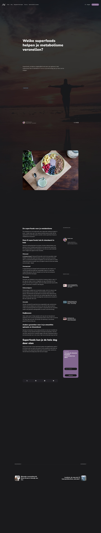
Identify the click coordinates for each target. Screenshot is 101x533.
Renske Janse (29, 122)
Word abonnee (95, 4)
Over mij (25, 4)
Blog (12, 4)
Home (8, 4)
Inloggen (88, 4)
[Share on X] (74, 122)
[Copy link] (53, 380)
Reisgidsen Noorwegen (18, 4)
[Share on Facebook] (76, 122)
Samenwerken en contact (34, 4)
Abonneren (71, 375)
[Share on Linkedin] (77, 122)
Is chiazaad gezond (27, 256)
